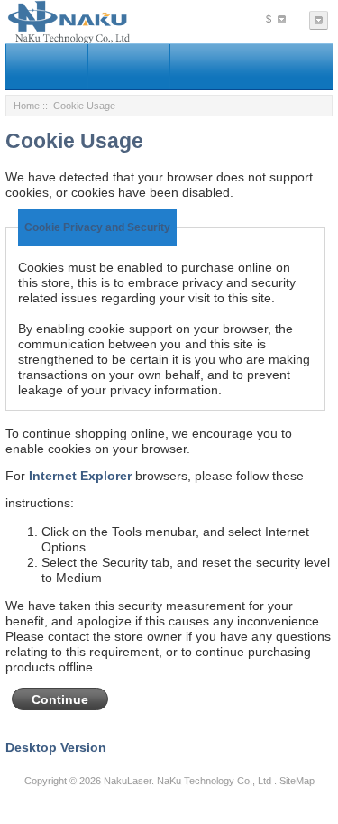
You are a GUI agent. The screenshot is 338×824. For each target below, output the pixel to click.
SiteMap (297, 780)
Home (27, 105)
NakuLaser (127, 780)
